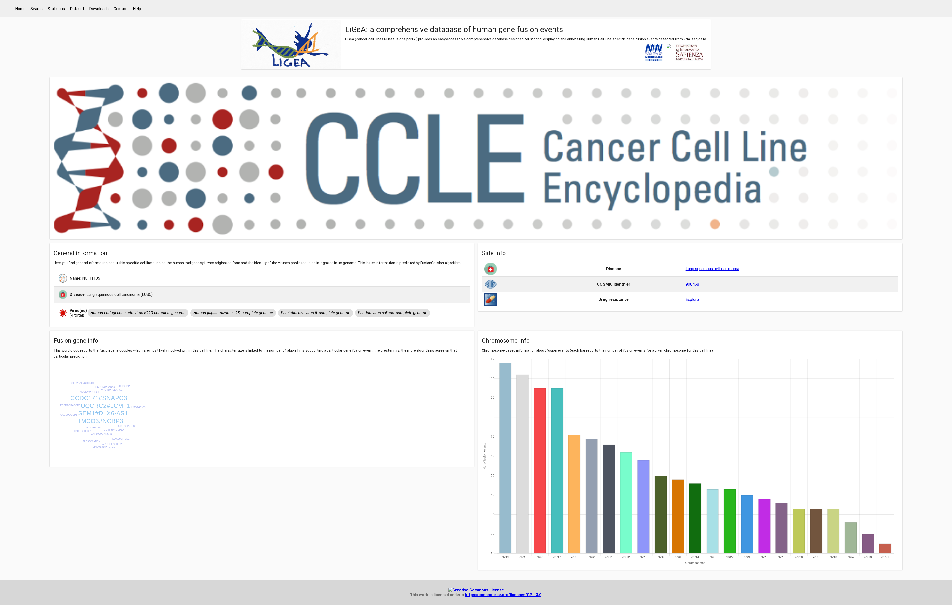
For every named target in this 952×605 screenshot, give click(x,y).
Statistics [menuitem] (56, 8)
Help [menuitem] (137, 8)
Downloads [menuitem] (99, 8)
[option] (137, 313)
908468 (692, 284)
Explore (692, 299)
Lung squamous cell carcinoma (712, 268)
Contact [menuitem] (121, 8)
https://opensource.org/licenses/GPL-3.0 (503, 594)
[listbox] (259, 313)
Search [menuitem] (36, 8)
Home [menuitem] (20, 8)
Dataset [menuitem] (77, 8)
